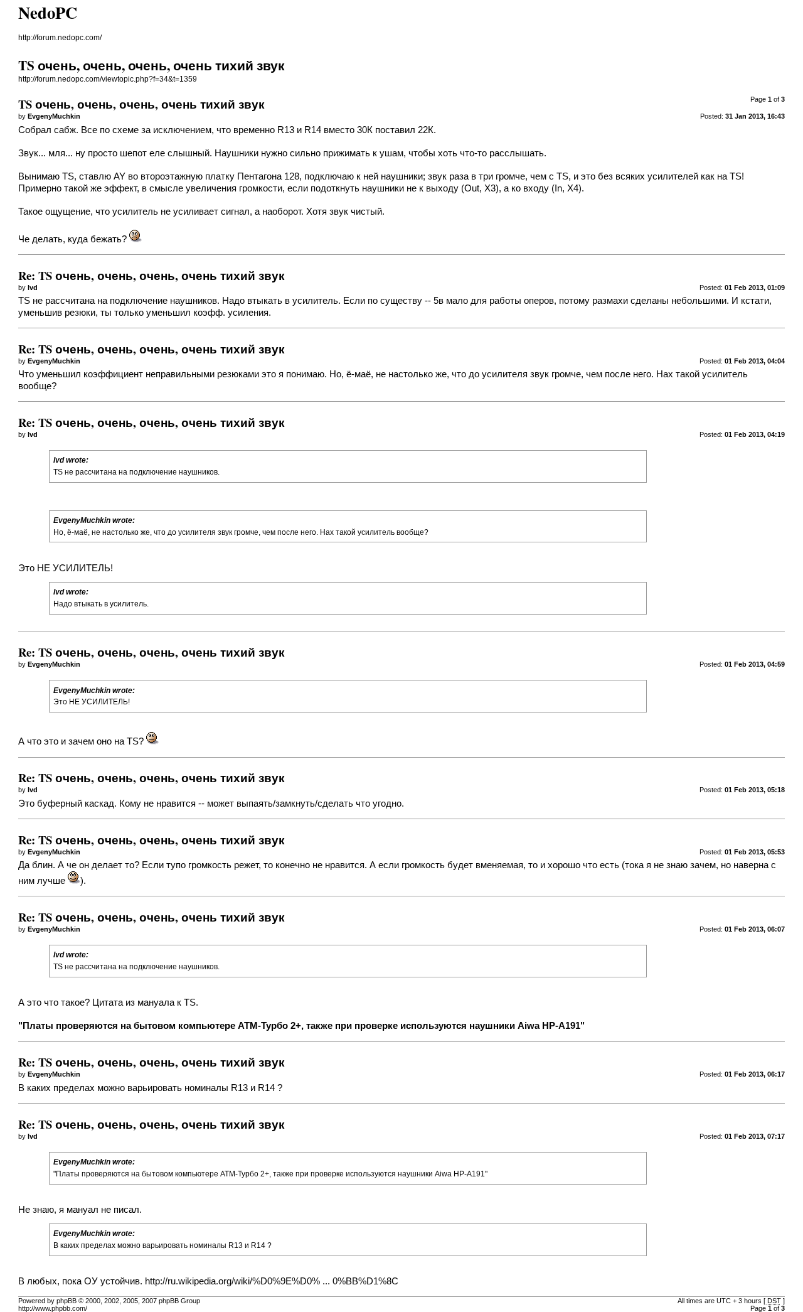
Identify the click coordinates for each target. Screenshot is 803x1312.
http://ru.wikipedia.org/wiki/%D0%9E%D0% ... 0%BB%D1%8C (271, 1281)
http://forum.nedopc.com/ (60, 37)
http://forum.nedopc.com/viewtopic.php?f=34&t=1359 (107, 79)
